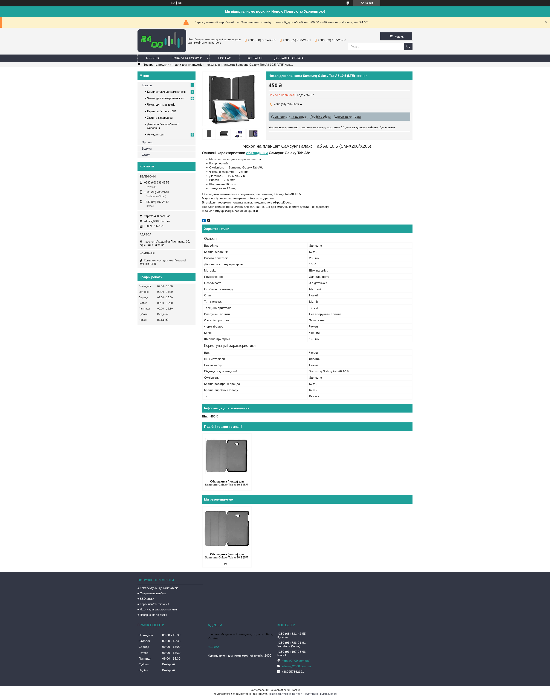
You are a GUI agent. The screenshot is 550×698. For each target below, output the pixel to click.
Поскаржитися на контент (286, 693)
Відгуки (147, 148)
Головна (152, 58)
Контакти (255, 58)
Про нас (224, 58)
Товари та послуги (187, 58)
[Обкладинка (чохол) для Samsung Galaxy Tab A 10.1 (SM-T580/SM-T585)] (227, 456)
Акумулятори (155, 134)
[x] (208, 221)
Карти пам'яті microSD (161, 111)
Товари (147, 85)
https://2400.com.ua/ (157, 216)
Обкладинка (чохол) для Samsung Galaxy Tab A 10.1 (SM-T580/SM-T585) (227, 483)
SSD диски (147, 598)
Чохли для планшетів (187, 64)
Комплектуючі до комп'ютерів (166, 91)
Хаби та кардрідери (160, 117)
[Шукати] (408, 46)
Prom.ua (296, 690)
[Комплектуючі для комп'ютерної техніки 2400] (162, 51)
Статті (146, 154)
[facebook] (204, 221)
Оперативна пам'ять (153, 593)
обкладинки (257, 153)
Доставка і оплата (289, 58)
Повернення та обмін (153, 614)
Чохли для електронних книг (166, 98)
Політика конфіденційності (320, 693)
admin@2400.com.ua (157, 221)
